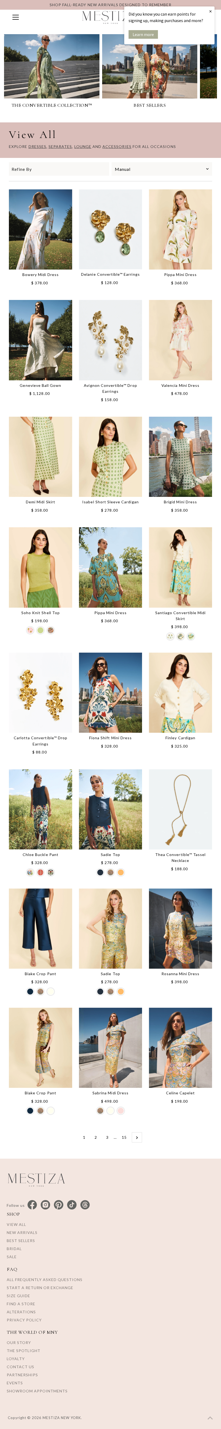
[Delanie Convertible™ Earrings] (110, 229)
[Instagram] (45, 1205)
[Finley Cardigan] (180, 693)
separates (60, 146)
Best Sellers (21, 1240)
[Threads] (85, 1205)
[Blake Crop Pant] (40, 929)
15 (124, 1137)
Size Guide (18, 1295)
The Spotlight (23, 1350)
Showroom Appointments (37, 1391)
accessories (117, 146)
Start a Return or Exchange (40, 1287)
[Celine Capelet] (180, 1048)
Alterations (21, 1312)
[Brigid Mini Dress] (180, 457)
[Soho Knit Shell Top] (40, 567)
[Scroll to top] (210, 1418)
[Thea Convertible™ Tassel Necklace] (180, 809)
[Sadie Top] (110, 809)
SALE (12, 1256)
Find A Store (21, 1303)
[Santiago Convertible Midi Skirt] (180, 567)
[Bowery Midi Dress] (40, 229)
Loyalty (16, 1358)
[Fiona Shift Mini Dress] (110, 693)
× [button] (210, 11)
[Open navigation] (41, 17)
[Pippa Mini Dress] (180, 229)
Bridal (14, 1248)
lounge (82, 146)
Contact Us (20, 1366)
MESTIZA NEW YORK (62, 1418)
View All (16, 1224)
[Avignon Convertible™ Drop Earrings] (110, 340)
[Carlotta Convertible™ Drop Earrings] (40, 693)
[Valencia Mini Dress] (180, 340)
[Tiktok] (72, 1205)
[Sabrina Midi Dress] (110, 1048)
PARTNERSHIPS (22, 1375)
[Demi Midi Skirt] (40, 457)
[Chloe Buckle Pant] (40, 809)
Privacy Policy (24, 1320)
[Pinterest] (59, 1205)
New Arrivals (22, 1232)
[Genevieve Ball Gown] (40, 340)
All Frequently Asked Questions (44, 1279)
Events (15, 1383)
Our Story (19, 1342)
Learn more (143, 34)
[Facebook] (32, 1205)
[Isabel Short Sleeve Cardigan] (110, 457)
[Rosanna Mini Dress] (180, 929)
